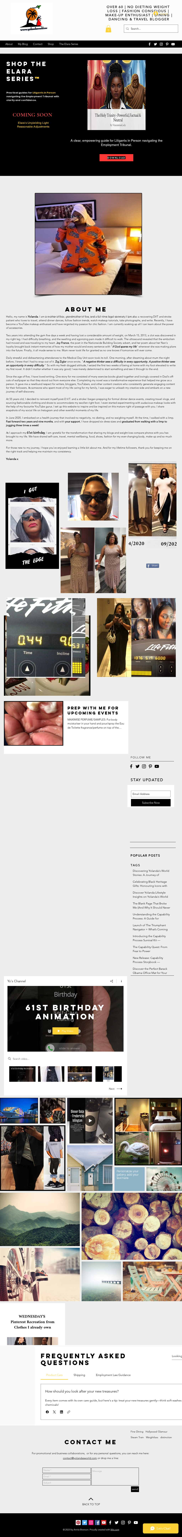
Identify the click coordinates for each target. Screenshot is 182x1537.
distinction (166, 1437)
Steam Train (137, 1437)
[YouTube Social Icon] (103, 1522)
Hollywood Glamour (156, 1431)
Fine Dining (137, 1431)
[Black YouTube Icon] (156, 766)
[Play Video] (22, 1074)
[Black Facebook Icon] (131, 766)
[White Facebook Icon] (150, 44)
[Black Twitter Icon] (137, 766)
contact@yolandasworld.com (80, 1458)
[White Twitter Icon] (155, 44)
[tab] (54, 1375)
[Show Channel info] (120, 981)
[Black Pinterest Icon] (150, 766)
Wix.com (115, 1529)
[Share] (112, 981)
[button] (108, 28)
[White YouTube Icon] (173, 44)
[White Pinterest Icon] (167, 44)
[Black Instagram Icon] (144, 766)
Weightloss (152, 1437)
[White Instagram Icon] (161, 44)
